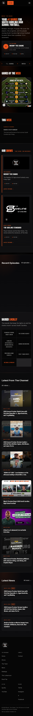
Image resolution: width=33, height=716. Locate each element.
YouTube (15, 54)
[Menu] (29, 3)
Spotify (7, 54)
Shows (4, 660)
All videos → (6, 385)
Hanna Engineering (24, 344)
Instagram (21, 691)
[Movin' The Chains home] (4, 3)
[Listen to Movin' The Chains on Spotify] (5, 46)
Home (3, 656)
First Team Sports (24, 354)
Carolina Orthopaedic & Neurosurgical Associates (9, 344)
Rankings (4, 671)
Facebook (21, 699)
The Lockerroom (6, 675)
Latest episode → (9, 189)
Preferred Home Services (9, 354)
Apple (22, 54)
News (3, 667)
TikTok (20, 688)
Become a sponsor (9, 362)
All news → (27, 580)
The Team (5, 664)
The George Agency (24, 334)
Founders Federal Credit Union (9, 334)
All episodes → (26, 263)
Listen (10, 3)
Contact (20, 656)
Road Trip (4, 679)
